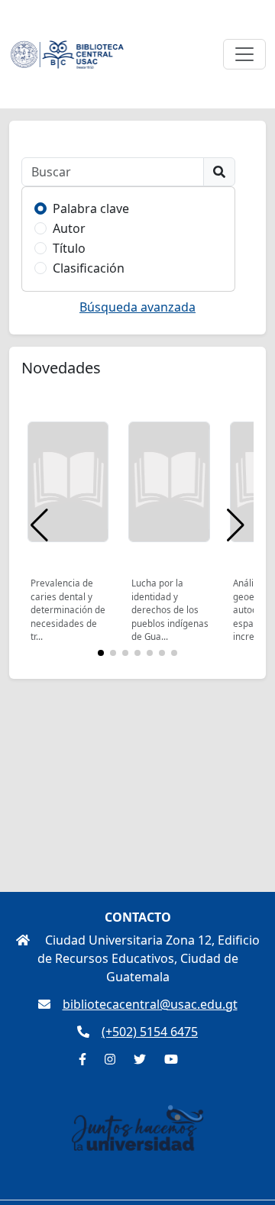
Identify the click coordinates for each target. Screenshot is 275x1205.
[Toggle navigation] (244, 54)
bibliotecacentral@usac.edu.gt (150, 1004)
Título (69, 248)
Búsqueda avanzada (137, 307)
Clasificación (89, 268)
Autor (69, 228)
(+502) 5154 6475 (150, 1031)
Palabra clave (91, 208)
